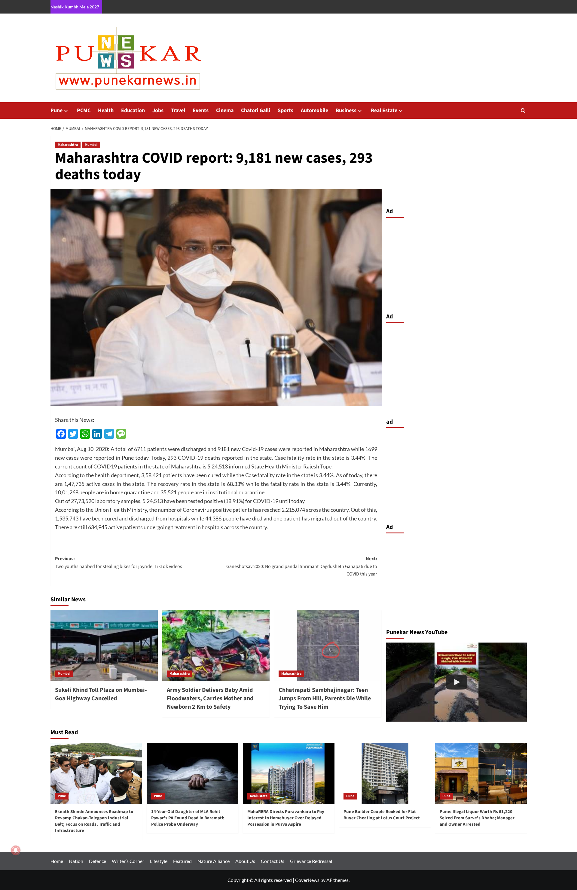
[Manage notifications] (15, 850)
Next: (301, 566)
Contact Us (272, 861)
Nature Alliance (213, 861)
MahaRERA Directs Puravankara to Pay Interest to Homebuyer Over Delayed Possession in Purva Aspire (285, 818)
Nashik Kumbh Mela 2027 (74, 6)
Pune (56, 110)
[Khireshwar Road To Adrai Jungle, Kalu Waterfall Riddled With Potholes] (456, 682)
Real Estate (384, 110)
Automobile (314, 110)
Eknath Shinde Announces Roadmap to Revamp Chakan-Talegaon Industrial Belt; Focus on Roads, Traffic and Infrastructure (94, 821)
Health (106, 110)
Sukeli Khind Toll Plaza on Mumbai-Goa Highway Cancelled (101, 694)
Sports (285, 110)
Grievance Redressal (311, 861)
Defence (97, 861)
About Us (245, 861)
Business (346, 110)
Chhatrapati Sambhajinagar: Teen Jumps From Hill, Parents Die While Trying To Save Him (325, 698)
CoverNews (307, 880)
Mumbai (91, 144)
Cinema (225, 110)
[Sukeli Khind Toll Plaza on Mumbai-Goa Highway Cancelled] (104, 645)
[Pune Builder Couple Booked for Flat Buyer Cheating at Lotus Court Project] (385, 773)
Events (201, 110)
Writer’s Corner (128, 861)
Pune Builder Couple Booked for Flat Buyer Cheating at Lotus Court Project (381, 815)
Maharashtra (68, 144)
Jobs (157, 110)
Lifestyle (158, 861)
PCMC (83, 110)
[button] (523, 110)
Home (56, 861)
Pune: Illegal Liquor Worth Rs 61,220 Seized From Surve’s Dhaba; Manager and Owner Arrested (477, 818)
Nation (76, 861)
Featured (182, 861)
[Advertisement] (456, 264)
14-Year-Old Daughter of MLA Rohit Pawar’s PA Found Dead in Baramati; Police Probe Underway (187, 818)
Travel (178, 110)
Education (133, 110)
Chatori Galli (255, 110)
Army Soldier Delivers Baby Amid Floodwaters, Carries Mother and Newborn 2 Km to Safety (210, 698)
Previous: (118, 562)
